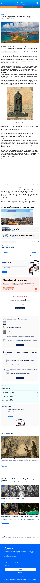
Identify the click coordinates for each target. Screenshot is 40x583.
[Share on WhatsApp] (38, 51)
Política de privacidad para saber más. (21, 269)
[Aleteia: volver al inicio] (20, 2)
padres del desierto (5, 523)
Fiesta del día (6, 388)
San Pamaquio (24, 4)
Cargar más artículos (20, 344)
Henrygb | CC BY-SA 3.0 (20, 122)
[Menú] (7, 3)
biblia (3, 486)
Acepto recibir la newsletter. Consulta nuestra (15, 269)
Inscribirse (4, 272)
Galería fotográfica (34, 210)
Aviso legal (25, 579)
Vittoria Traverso (13, 18)
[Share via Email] (36, 51)
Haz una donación (13, 579)
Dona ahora (19, 6)
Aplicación (16, 562)
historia (3, 247)
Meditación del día (8, 392)
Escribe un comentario (20, 308)
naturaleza (8, 247)
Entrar (23, 304)
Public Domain (20, 187)
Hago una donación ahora (8, 287)
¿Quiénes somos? (19, 579)
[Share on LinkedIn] (32, 51)
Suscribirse (20, 569)
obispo (12, 247)
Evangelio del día (7, 396)
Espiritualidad (6, 562)
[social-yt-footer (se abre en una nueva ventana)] (17, 576)
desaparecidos (4, 466)
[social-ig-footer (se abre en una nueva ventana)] (22, 576)
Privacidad (34, 579)
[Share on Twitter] (34, 51)
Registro (8, 6)
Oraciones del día (7, 400)
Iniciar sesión (20, 572)
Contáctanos (29, 579)
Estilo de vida (6, 563)
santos (3, 437)
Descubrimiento (3, 12)
